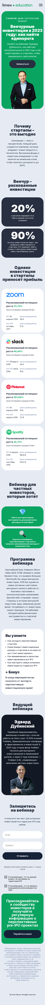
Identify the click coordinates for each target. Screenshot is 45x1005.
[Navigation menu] (40, 5)
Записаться (22, 64)
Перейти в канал (23, 934)
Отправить (22, 856)
